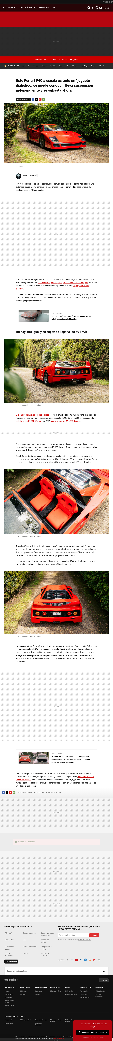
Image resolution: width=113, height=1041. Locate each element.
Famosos (36, 66)
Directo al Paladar (55, 991)
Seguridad (53, 66)
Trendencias (84, 991)
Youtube (100, 7)
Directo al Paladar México (55, 1021)
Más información (58, 1038)
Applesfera (8, 997)
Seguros (93, 66)
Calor (60, 66)
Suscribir (94, 935)
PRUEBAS (11, 8)
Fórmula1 (8, 933)
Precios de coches (30, 947)
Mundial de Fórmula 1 (45, 954)
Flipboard (40, 99)
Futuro (25, 953)
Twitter (104, 7)
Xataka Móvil (9, 994)
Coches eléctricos (29, 933)
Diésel (74, 66)
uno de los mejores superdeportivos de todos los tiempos (63, 282)
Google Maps (84, 66)
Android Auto (25, 66)
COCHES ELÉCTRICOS (26, 8)
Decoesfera (84, 994)
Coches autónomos (9, 954)
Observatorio (44, 8)
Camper (44, 66)
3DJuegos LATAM (25, 1020)
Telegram (88, 7)
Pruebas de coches (45, 941)
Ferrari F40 (40, 792)
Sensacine (38, 991)
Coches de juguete (54, 792)
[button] (30, 175)
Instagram (96, 7)
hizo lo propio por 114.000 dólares (65, 421)
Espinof (37, 994)
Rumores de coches (9, 948)
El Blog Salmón (100, 991)
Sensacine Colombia (38, 1024)
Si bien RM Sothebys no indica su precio (33, 415)
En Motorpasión (57, 313)
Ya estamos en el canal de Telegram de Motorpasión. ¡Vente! (55, 60)
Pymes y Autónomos (99, 995)
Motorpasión (69, 991)
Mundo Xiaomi (9, 1005)
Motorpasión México (69, 1021)
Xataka (7, 991)
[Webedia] (108, 1)
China (67, 66)
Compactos (9, 940)
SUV (24, 940)
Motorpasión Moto (71, 994)
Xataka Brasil (9, 1023)
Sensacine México (41, 1020)
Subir (102, 980)
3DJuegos (23, 991)
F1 (54, 8)
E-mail (43, 99)
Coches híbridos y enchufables (47, 934)
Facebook (92, 7)
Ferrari (29, 792)
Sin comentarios (24, 99)
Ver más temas (11, 961)
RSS (90, 959)
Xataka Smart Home (9, 1001)
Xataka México (9, 1020)
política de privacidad (84, 940)
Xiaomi (101, 66)
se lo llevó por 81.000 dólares (28, 421)
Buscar (104, 971)
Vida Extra (23, 994)
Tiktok (108, 7)
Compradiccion (85, 997)
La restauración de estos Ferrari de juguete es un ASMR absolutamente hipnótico (71, 317)
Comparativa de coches (46, 948)
